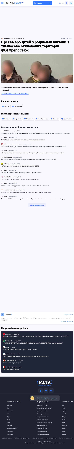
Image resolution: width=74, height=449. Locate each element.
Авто (8, 422)
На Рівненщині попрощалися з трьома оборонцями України (20, 179)
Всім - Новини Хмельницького (12, 144)
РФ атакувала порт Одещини (12, 363)
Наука (8, 417)
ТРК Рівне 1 (7, 163)
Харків (64, 411)
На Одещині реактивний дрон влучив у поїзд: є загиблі (20, 349)
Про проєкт (69, 438)
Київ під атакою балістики (11, 369)
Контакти (61, 438)
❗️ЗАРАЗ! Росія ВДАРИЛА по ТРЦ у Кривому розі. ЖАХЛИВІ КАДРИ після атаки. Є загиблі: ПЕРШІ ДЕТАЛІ (36, 336)
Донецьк (64, 425)
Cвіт (8, 408)
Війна (8, 414)
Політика (9, 405)
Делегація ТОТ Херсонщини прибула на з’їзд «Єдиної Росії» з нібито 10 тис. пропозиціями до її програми (34, 199)
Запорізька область (40, 419)
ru (63, 3)
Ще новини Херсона (37, 205)
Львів (63, 422)
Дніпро (64, 417)
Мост (5, 137)
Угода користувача (37, 438)
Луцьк (64, 428)
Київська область (40, 425)
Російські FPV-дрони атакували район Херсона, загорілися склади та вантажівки (26, 192)
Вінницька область (40, 405)
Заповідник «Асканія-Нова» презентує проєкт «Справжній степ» (21, 172)
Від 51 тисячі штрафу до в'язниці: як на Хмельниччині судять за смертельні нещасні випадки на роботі (33, 146)
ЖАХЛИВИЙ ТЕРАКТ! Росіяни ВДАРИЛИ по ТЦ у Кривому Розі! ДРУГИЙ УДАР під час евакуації (33, 343)
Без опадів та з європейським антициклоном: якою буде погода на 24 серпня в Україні (28, 159)
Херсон (64, 434)
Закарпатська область (40, 417)
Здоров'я (9, 425)
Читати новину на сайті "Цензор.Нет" (15, 93)
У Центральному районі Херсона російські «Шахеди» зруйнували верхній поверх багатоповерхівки (32, 153)
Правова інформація (51, 438)
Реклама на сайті (7, 438)
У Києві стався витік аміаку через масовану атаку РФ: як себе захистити (25, 356)
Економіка (10, 434)
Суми (13, 347)
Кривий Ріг (16, 334)
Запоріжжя (65, 414)
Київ (19, 354)
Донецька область (40, 411)
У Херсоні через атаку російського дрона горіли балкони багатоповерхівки (25, 186)
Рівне (63, 408)
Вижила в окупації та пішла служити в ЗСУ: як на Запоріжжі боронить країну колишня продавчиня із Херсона (35, 133)
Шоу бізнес (10, 411)
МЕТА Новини (8, 157)
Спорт (8, 419)
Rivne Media (7, 177)
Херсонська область (18, 38)
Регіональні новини (20, 3)
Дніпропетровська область (40, 408)
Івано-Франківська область (40, 422)
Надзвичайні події (10, 428)
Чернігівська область (40, 434)
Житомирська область (40, 414)
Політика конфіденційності (22, 438)
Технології (10, 431)
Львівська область (40, 428)
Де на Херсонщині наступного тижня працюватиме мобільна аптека (23, 140)
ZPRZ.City (7, 131)
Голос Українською (9, 190)
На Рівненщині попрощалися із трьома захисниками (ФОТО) (20, 166)
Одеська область (40, 431)
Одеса (21, 360)
